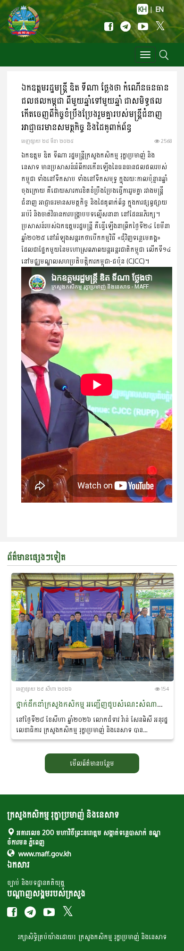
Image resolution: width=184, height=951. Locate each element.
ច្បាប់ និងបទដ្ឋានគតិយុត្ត (36, 882)
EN (160, 9)
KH (142, 9)
